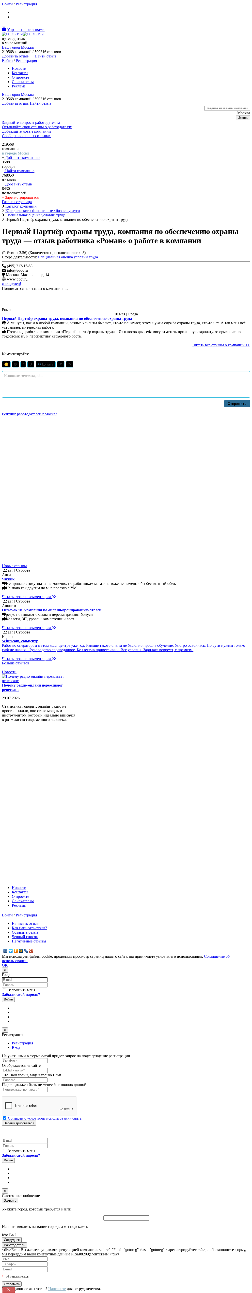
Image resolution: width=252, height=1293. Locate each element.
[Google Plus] (31, 951)
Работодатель (14, 1245)
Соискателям (23, 82)
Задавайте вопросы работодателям (31, 122)
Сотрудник (12, 1240)
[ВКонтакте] (5, 951)
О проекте (20, 77)
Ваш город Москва (18, 47)
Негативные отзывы (29, 941)
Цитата (47, 364)
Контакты (20, 73)
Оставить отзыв (25, 932)
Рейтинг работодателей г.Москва (29, 414)
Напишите (57, 1289)
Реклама (19, 86)
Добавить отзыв (18, 184)
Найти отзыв (45, 56)
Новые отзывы (14, 566)
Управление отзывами (26, 30)
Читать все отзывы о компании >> (221, 345)
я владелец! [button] (11, 283)
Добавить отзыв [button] (15, 56)
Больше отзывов (15, 663)
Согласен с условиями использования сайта (44, 1118)
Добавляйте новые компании (26, 131)
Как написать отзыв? (29, 928)
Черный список (25, 937)
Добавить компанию (22, 157)
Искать (243, 118)
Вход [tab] (16, 1047)
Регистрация (26, 4)
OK (5, 965)
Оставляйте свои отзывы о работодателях (37, 127)
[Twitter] (10, 951)
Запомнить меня (21, 990)
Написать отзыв (25, 923)
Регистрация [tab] (22, 1043)
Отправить (237, 404)
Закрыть (10, 1200)
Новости (19, 68)
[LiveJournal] (26, 951)
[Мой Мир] (21, 951)
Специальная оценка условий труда (68, 257)
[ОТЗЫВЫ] (23, 34)
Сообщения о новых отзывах (26, 136)
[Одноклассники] (15, 951)
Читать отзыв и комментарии (27, 597)
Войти (7, 4)
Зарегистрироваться (21, 197)
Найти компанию (19, 171)
